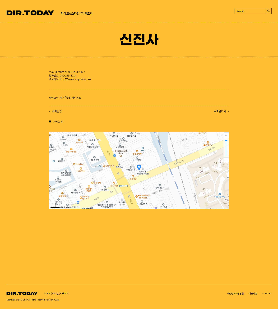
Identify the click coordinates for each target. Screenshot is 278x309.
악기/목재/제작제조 (70, 97)
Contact (267, 293)
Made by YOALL (52, 299)
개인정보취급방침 (235, 293)
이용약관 (253, 293)
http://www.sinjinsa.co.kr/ (75, 79)
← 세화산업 (55, 111)
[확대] (226, 135)
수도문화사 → (221, 111)
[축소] (226, 160)
